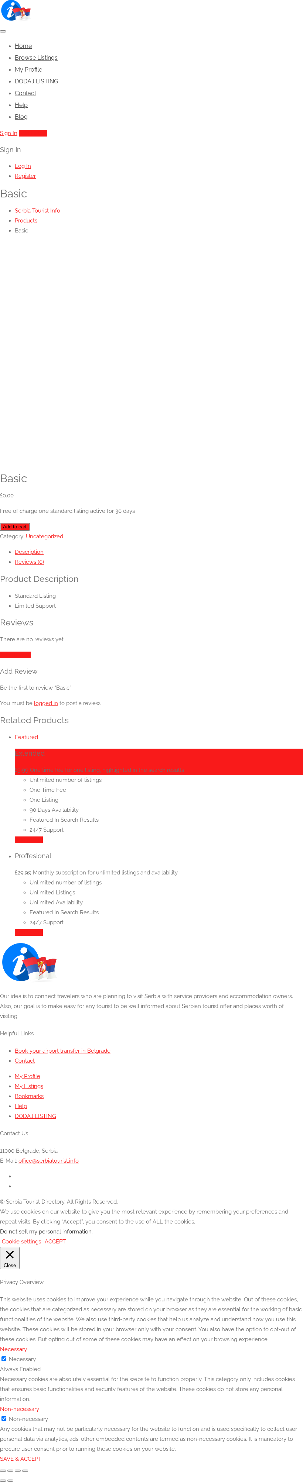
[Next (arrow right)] (10, 1481)
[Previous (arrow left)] (3, 1481)
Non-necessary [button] (19, 1409)
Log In (23, 166)
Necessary (22, 1359)
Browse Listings (36, 57)
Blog (21, 116)
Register (25, 176)
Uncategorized (44, 536)
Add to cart (15, 526)
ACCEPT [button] (55, 1241)
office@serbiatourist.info (48, 1160)
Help (21, 104)
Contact (25, 93)
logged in (46, 703)
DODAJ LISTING (36, 81)
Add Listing (33, 133)
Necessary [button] (13, 1349)
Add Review (15, 655)
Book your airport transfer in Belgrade (62, 1051)
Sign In (8, 133)
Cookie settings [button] (21, 1241)
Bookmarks (29, 1096)
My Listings (29, 1086)
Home (23, 45)
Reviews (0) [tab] (29, 562)
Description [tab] (29, 552)
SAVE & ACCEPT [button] (20, 1459)
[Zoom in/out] (3, 1471)
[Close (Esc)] (25, 1471)
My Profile (28, 69)
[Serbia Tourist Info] (15, 19)
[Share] (18, 1471)
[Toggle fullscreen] (10, 1471)
